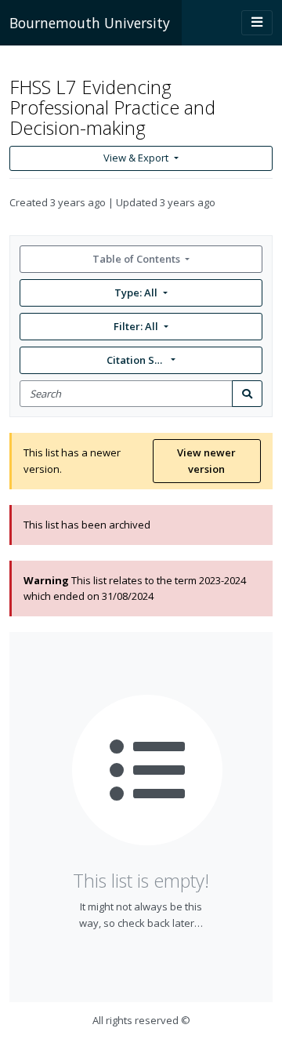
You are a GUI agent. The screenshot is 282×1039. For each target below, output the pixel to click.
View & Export (135, 158)
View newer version (206, 460)
